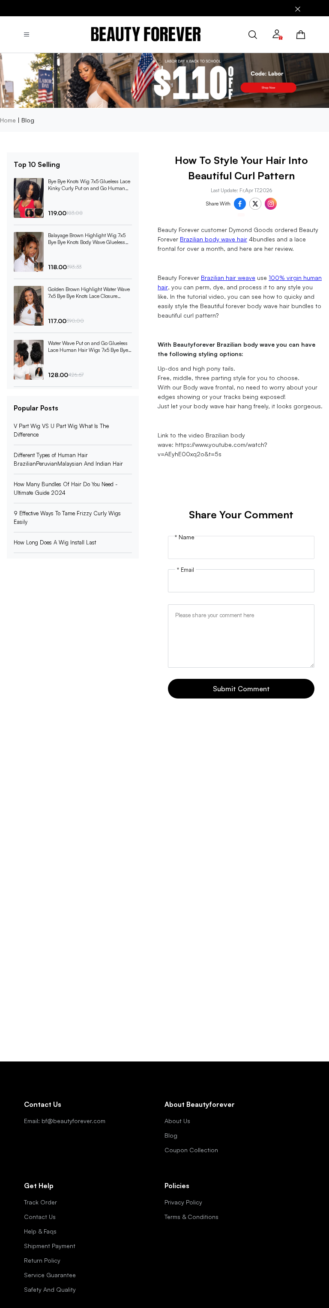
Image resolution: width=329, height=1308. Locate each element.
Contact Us (40, 1216)
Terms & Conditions (191, 1216)
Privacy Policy (183, 1202)
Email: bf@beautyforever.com (64, 1120)
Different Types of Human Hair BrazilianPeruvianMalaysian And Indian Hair (68, 459)
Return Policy (42, 1260)
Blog (170, 1135)
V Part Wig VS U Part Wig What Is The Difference (61, 430)
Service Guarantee (50, 1274)
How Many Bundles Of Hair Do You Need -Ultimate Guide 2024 (65, 488)
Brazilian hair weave (228, 277)
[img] (146, 34)
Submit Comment (241, 688)
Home (8, 120)
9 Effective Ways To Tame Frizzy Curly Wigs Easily (67, 517)
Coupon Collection (191, 1149)
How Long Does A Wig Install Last (55, 542)
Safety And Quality (50, 1289)
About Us (177, 1120)
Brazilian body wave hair (213, 239)
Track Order (40, 1202)
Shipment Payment (49, 1245)
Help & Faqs (40, 1231)
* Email (185, 569)
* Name (184, 537)
